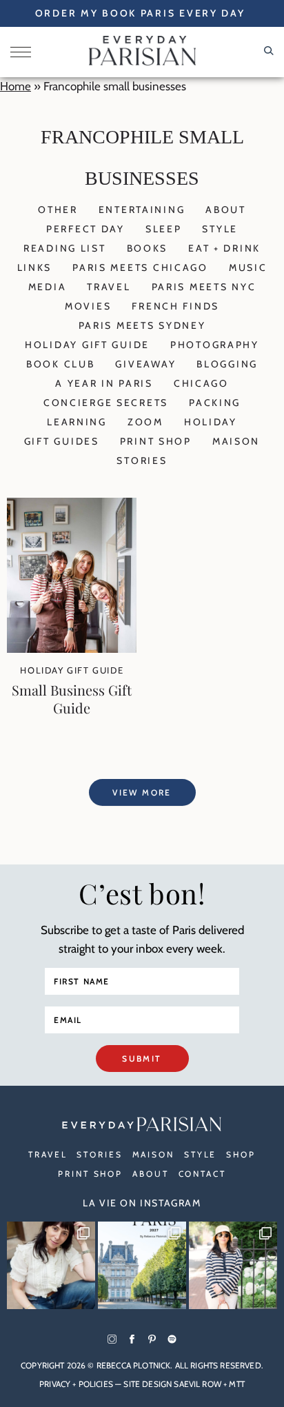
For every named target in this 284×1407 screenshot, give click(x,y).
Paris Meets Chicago (140, 267)
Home (15, 86)
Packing (215, 402)
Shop (241, 1154)
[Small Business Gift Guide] (71, 649)
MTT (236, 1384)
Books (147, 248)
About (225, 209)
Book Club (60, 364)
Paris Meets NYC (204, 287)
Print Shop (156, 441)
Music (248, 267)
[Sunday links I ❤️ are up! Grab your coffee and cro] (233, 1266)
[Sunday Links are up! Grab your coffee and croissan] (51, 1266)
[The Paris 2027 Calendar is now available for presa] (142, 1266)
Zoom (145, 422)
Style (220, 229)
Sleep (163, 229)
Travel (108, 287)
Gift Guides (61, 441)
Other (58, 209)
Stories (141, 460)
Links (34, 267)
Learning (77, 422)
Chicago (201, 383)
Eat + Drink (224, 248)
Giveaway (145, 364)
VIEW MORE (142, 792)
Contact (202, 1173)
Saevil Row (197, 1384)
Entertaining (142, 209)
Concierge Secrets (105, 402)
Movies (88, 306)
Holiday (210, 422)
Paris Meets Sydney (142, 325)
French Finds (175, 306)
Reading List (64, 248)
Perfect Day (85, 229)
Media (47, 287)
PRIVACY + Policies (76, 1384)
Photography (214, 344)
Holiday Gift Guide (87, 344)
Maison (236, 441)
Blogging (227, 364)
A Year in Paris (104, 383)
